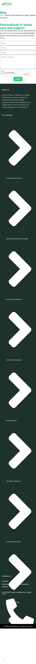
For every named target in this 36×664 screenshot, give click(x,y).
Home (2, 15)
